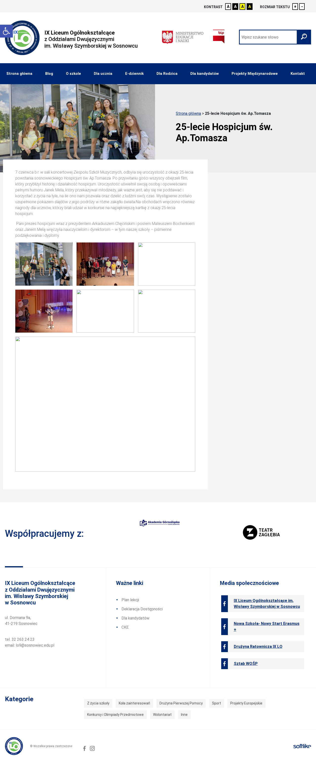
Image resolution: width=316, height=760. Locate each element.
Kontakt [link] (298, 73)
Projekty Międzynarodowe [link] (255, 73)
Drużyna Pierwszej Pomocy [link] (181, 703)
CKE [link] (125, 627)
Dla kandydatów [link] (204, 73)
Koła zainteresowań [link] (134, 703)
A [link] (228, 6)
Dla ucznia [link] (103, 73)
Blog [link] (49, 73)
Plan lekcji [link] (130, 600)
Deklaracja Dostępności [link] (142, 609)
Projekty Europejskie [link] (246, 703)
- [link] (302, 6)
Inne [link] (184, 715)
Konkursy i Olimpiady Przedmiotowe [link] (115, 715)
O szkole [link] (73, 73)
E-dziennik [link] (134, 73)
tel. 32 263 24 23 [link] (20, 639)
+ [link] (295, 6)
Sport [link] (216, 703)
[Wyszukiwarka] (275, 37)
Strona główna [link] (19, 73)
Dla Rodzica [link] (167, 73)
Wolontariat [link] (162, 715)
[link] (6, 31)
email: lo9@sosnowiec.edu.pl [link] (29, 645)
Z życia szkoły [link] (98, 703)
